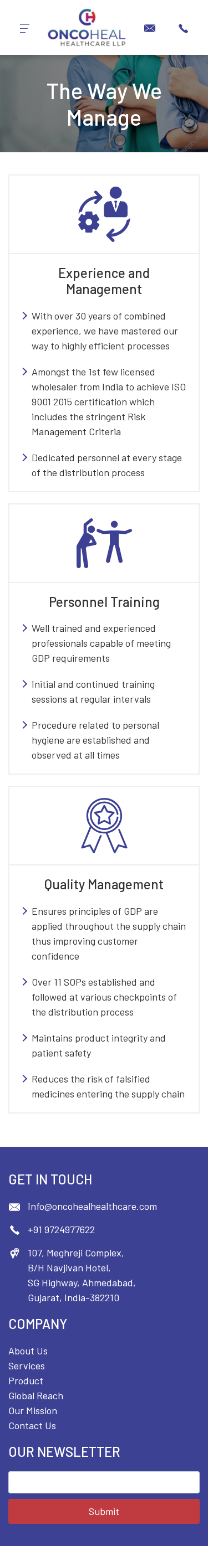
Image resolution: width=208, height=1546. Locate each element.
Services (26, 1365)
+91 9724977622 (61, 1229)
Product (25, 1380)
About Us (28, 1350)
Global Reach (35, 1395)
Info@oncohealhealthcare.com (92, 1206)
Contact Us (32, 1425)
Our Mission (32, 1410)
